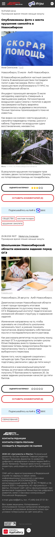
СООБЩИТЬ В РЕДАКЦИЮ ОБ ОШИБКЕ (22, 446)
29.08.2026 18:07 (8, 236)
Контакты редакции (14, 438)
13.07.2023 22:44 (8, 11)
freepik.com (7, 293)
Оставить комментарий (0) (27, 198)
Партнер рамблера (25, 524)
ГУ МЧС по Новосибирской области (22, 166)
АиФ (21, 67)
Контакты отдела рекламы (18, 442)
